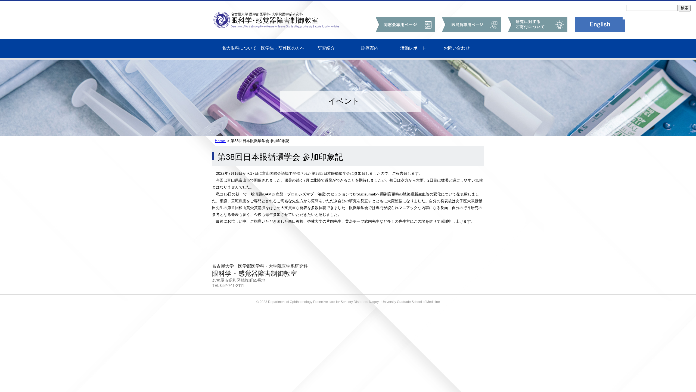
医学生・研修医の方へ (282, 48)
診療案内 (369, 48)
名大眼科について (239, 48)
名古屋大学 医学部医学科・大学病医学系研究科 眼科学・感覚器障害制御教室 (288, 15)
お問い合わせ (457, 48)
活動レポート (413, 48)
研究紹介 (326, 48)
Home (220, 141)
